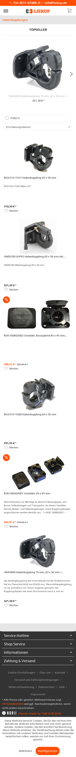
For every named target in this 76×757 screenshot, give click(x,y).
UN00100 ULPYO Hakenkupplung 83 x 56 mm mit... (34, 256)
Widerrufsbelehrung (21, 687)
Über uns (45, 672)
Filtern (15, 118)
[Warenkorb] (70, 10)
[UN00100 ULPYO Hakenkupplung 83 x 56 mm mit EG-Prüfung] (38, 236)
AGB (62, 687)
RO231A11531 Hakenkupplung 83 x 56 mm (30, 177)
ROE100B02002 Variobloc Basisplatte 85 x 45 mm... (35, 335)
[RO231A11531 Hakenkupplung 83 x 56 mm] (38, 157)
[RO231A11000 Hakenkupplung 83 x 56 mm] (38, 393)
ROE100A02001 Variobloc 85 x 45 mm (27, 493)
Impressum (38, 694)
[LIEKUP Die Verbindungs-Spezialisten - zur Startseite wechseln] (38, 11)
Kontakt (60, 672)
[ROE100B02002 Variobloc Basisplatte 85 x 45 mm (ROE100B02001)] (38, 315)
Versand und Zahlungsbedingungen (36, 679)
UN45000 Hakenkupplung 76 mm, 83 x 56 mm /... (38, 96)
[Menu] (6, 11)
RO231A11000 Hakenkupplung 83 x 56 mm (30, 414)
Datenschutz (46, 687)
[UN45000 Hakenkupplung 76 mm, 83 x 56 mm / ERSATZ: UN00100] (38, 68)
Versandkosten (12, 704)
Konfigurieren (47, 751)
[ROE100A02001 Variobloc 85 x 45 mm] (38, 472)
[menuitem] (6, 11)
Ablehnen (25, 751)
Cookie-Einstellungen (21, 672)
